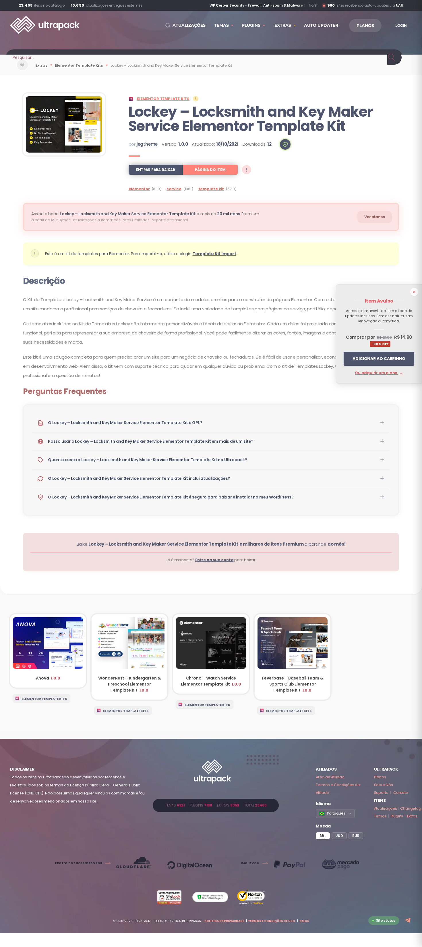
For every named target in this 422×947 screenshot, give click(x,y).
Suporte (381, 792)
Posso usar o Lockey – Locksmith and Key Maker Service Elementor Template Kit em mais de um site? (150, 441)
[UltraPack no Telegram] (408, 921)
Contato (400, 792)
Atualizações (385, 808)
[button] (285, 144)
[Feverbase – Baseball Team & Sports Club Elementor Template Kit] (293, 657)
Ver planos (374, 217)
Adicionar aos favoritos (22, 69)
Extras (41, 65)
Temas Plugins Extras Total (215, 805)
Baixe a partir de (211, 544)
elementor (139, 189)
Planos (380, 777)
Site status (385, 920)
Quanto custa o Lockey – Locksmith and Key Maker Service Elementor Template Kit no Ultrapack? (147, 460)
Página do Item (210, 169)
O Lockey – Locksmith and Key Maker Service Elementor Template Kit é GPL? (125, 423)
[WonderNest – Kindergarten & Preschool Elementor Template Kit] (129, 657)
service (174, 189)
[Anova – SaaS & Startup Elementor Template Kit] (48, 651)
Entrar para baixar (155, 169)
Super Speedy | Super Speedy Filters (273, 5)
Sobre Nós (383, 784)
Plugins (397, 816)
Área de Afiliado (330, 777)
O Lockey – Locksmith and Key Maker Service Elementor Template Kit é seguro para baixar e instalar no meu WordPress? (171, 497)
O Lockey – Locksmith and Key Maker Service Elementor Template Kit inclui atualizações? (139, 478)
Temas (380, 816)
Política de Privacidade (224, 921)
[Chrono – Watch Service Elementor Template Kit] (211, 654)
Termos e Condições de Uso (271, 921)
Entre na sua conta (214, 560)
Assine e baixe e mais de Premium (145, 214)
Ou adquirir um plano (379, 373)
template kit (211, 189)
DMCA (304, 921)
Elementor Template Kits (78, 65)
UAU (399, 5)
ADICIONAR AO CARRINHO (379, 358)
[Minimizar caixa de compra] (414, 292)
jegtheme (147, 144)
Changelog (410, 808)
